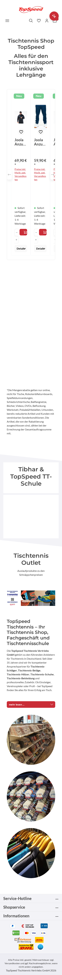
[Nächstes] (52, 175)
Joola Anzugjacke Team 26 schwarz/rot (20, 142)
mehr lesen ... (16, 704)
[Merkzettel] (39, 20)
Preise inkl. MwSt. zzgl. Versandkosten (20, 174)
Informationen (16, 915)
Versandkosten (12, 963)
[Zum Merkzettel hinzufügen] (21, 132)
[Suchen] (31, 20)
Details (21, 248)
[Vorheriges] (9, 175)
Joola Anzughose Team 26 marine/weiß (40, 142)
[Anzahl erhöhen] (16, 239)
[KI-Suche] (54, 16)
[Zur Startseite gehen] (31, 9)
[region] (31, 174)
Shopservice (14, 907)
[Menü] (7, 20)
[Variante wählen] (23, 232)
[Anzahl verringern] (17, 232)
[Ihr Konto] (47, 20)
